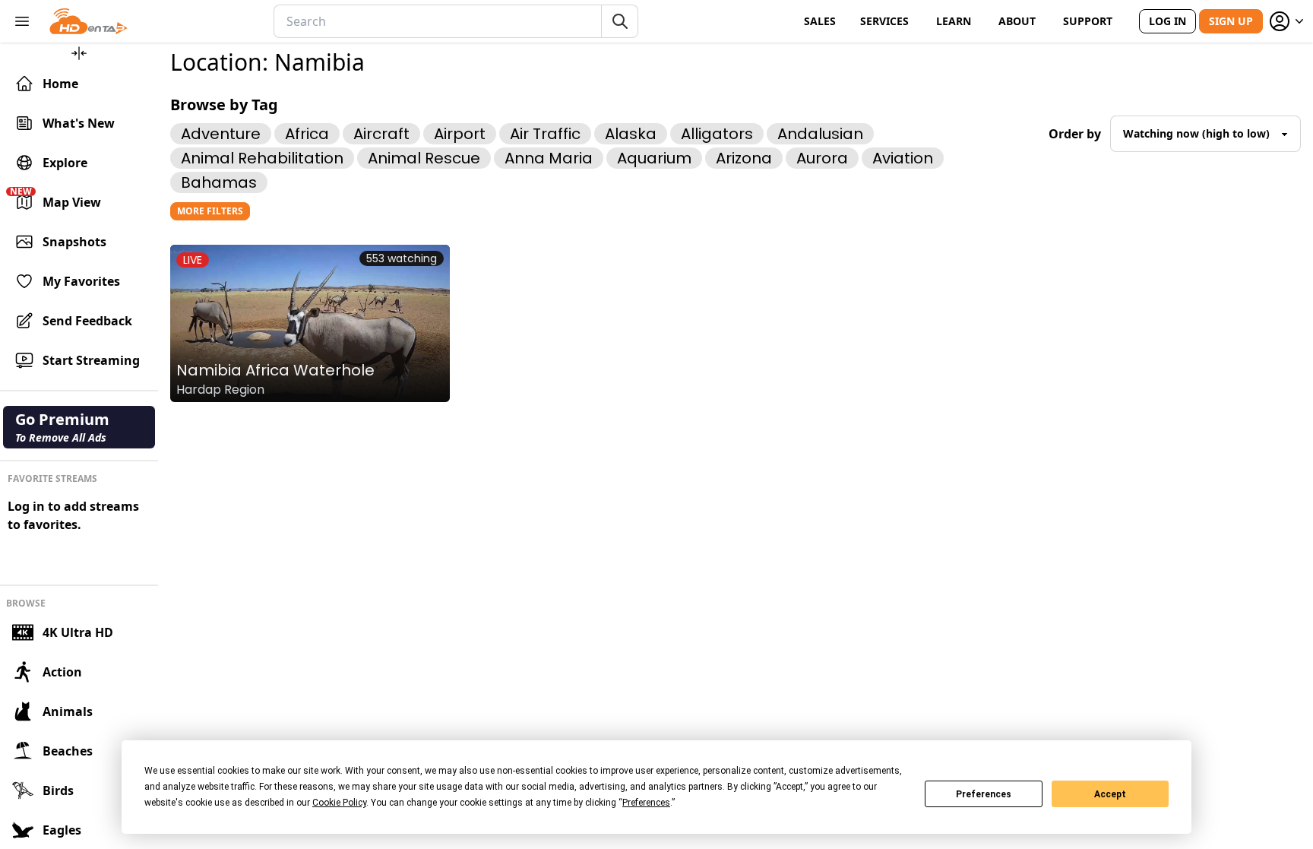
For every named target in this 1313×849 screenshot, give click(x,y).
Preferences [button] (646, 802)
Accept (1110, 794)
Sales (820, 21)
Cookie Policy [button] (339, 802)
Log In (1167, 21)
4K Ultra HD (78, 632)
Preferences (983, 794)
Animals (68, 711)
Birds (58, 790)
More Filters (210, 210)
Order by (1075, 133)
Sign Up (1231, 21)
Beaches (68, 751)
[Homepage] (88, 21)
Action (62, 672)
